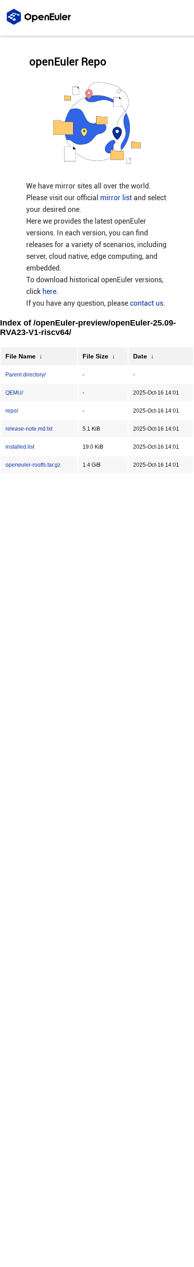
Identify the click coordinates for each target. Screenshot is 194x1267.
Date (140, 356)
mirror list (116, 197)
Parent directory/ (25, 375)
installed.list (19, 447)
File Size (95, 356)
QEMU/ (14, 393)
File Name (20, 356)
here (49, 291)
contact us (146, 303)
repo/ (11, 411)
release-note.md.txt (28, 429)
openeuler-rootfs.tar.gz (32, 465)
